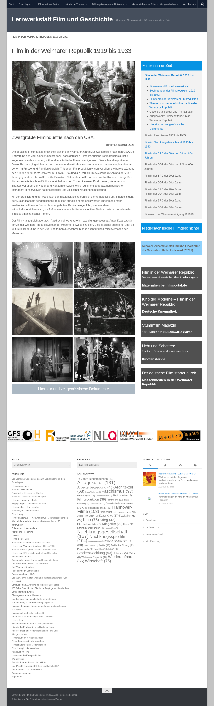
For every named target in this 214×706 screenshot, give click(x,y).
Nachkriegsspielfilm (102, 538)
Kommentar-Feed (154, 534)
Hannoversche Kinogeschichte (26, 655)
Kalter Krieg (109, 515)
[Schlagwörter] (194, 465)
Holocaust (108, 512)
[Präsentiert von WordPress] (27, 699)
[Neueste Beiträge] (150, 465)
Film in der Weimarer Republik (168, 272)
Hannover (163, 493)
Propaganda (85, 549)
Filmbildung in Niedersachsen (26, 648)
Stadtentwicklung (94, 553)
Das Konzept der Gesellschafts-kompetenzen (34, 599)
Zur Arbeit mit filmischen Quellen (27, 493)
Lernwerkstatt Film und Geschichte (62, 19)
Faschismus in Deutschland (25, 571)
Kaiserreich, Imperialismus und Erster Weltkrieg (35, 560)
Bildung (162, 474)
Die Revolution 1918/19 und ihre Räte (30, 563)
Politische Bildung (122, 545)
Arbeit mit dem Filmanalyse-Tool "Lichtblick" (33, 616)
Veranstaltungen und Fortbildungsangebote (32, 602)
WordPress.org (153, 541)
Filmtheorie (115, 500)
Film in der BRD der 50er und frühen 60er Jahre (34, 553)
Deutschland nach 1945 (23, 574)
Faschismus (117, 491)
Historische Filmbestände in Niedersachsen (33, 627)
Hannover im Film (20, 652)
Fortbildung (83, 504)
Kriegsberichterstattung (89, 524)
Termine (172, 474)
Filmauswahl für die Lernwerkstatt (169, 86)
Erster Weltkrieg (93, 492)
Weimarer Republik (94, 557)
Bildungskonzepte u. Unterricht (108, 4)
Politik (104, 545)
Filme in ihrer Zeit (47, 4)
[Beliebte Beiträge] (165, 465)
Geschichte (97, 503)
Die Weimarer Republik (23, 567)
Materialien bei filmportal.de (164, 285)
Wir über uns (189, 4)
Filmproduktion (91, 499)
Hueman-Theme (54, 699)
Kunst (128, 524)
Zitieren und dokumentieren (25, 528)
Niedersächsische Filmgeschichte (170, 228)
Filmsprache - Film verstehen (26, 507)
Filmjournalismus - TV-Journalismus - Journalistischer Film (40, 518)
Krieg (107, 520)
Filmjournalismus (104, 496)
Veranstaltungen (187, 474)
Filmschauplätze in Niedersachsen (28, 641)
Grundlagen (25, 4)
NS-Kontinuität (91, 545)
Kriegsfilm (112, 524)
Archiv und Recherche (22, 532)
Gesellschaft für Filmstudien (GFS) (28, 662)
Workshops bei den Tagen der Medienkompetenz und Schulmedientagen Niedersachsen (178, 480)
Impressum (17, 676)
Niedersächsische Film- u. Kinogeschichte (154, 4)
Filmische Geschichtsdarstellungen (29, 496)
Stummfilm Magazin (159, 325)
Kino (91, 519)
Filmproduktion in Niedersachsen (27, 638)
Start (11, 4)
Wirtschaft (98, 561)
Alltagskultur (96, 482)
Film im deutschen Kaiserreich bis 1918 (31, 542)
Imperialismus (127, 512)
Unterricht (121, 553)
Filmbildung (17, 514)
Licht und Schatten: (158, 346)
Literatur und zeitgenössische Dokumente (73, 389)
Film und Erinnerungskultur (25, 500)
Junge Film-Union (87, 516)
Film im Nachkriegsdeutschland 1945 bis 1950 (34, 549)
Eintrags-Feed (152, 527)
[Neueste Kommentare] (180, 465)
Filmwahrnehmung (20, 486)
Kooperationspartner (21, 673)
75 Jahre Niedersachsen (95, 478)
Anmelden (150, 520)
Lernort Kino (17, 620)
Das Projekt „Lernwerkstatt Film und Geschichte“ (35, 666)
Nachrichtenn (95, 541)
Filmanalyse (86, 495)
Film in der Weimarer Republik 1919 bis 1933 (33, 546)
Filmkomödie (122, 495)
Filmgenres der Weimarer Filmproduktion (173, 99)
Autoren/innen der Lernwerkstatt (27, 669)
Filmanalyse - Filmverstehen (25, 510)
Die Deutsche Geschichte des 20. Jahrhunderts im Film (38, 479)
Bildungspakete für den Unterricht (28, 613)
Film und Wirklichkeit (22, 489)
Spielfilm (101, 549)
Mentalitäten (112, 528)
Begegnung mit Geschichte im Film (29, 503)
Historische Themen (74, 4)
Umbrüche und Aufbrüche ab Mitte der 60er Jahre (35, 585)
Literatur (16, 535)
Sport (113, 549)
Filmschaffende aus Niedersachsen (29, 645)
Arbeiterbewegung (95, 487)
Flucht (128, 500)
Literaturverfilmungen (91, 527)
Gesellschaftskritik (97, 507)
